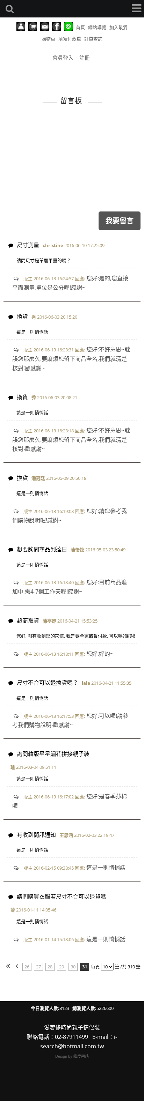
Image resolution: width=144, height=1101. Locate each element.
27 (38, 967)
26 (26, 967)
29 (61, 967)
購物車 (48, 39)
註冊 (84, 57)
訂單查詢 (93, 39)
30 (73, 967)
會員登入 (62, 57)
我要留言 (120, 220)
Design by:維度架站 (72, 1056)
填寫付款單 (69, 39)
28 (50, 967)
